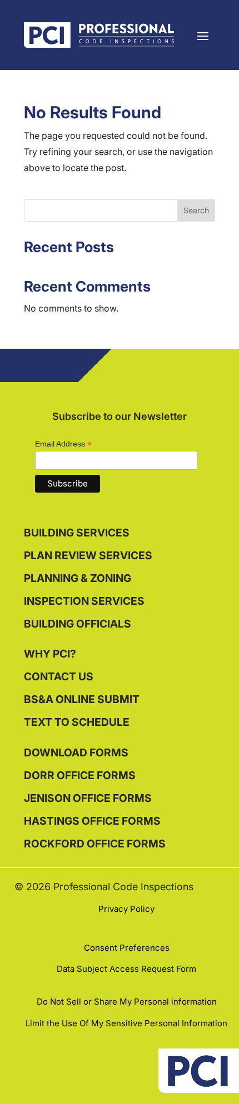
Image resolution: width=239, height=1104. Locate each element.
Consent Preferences (127, 947)
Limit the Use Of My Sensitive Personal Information (126, 1023)
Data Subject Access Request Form (126, 969)
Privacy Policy (126, 909)
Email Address (63, 444)
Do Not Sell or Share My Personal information (127, 1001)
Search (196, 210)
